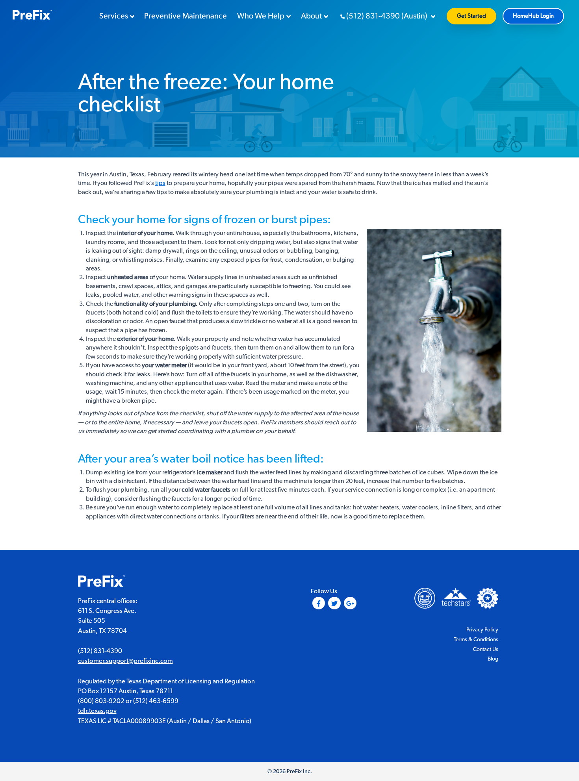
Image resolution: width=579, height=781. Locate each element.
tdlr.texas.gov (97, 711)
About (311, 16)
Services (113, 16)
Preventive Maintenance (185, 16)
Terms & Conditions (476, 639)
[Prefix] (32, 16)
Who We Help (260, 16)
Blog (493, 659)
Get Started (471, 16)
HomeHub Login (533, 16)
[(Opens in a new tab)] (487, 597)
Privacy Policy (482, 630)
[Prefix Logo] (101, 582)
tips (160, 183)
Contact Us (485, 649)
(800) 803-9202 (101, 701)
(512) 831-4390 (100, 651)
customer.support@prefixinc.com (125, 661)
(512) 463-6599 (155, 701)
